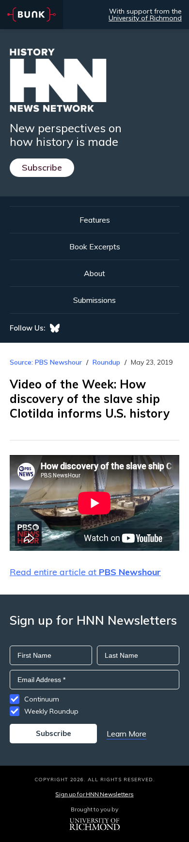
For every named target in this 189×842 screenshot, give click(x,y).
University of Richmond (145, 18)
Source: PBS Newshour (46, 362)
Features (94, 220)
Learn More (126, 733)
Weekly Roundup (51, 711)
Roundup (106, 362)
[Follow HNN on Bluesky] (55, 328)
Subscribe (42, 167)
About (94, 273)
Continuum (41, 699)
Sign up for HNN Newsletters (94, 794)
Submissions (94, 300)
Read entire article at (85, 572)
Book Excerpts (94, 246)
